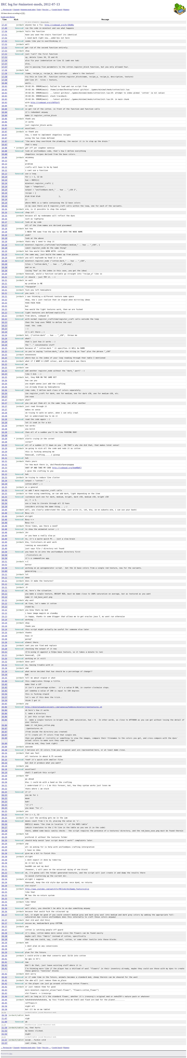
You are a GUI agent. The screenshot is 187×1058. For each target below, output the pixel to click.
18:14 (4, 177)
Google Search (57, 10)
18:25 (4, 348)
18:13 (4, 174)
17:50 (4, 31)
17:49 (4, 28)
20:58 (4, 1012)
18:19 (4, 251)
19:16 (4, 633)
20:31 (4, 866)
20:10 (4, 750)
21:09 (4, 1022)
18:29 (4, 445)
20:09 (4, 738)
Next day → (46, 10)
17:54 (4, 61)
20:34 (4, 879)
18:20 (4, 261)
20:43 (4, 990)
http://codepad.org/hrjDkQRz (59, 25)
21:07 (4, 1018)
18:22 (4, 300)
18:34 (4, 481)
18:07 (4, 128)
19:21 (4, 652)
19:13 (4, 616)
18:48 (4, 513)
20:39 (4, 943)
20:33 (4, 873)
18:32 (4, 465)
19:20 (4, 636)
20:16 (4, 753)
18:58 (4, 568)
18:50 (4, 552)
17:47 (4, 25)
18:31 (4, 455)
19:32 (4, 662)
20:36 (4, 905)
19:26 (4, 659)
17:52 (4, 38)
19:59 (4, 700)
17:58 (4, 70)
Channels (16, 10)
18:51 (4, 562)
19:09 (4, 571)
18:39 (4, 507)
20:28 (4, 831)
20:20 (4, 776)
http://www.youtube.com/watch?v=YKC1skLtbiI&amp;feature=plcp (57, 889)
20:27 (4, 827)
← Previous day (6, 10)
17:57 (4, 64)
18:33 (4, 468)
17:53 (4, 48)
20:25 (4, 792)
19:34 (4, 668)
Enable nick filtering (8, 17)
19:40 (4, 681)
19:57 (4, 697)
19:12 (4, 597)
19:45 (4, 684)
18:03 (4, 86)
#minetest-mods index (28, 10)
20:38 (4, 933)
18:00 (4, 83)
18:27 (4, 397)
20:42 (4, 974)
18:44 (4, 510)
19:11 (4, 574)
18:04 (4, 106)
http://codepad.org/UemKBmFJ (66, 468)
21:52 (4, 1031)
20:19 (4, 773)
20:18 (4, 766)
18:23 (4, 309)
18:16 (4, 206)
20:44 (4, 996)
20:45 (4, 1003)
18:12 (4, 161)
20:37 (4, 915)
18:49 (4, 536)
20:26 (4, 821)
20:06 (4, 707)
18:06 (4, 119)
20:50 (4, 1006)
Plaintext (66, 10)
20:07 (4, 728)
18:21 (4, 277)
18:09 (4, 157)
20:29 (4, 834)
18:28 (4, 413)
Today (39, 10)
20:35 (4, 889)
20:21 (4, 785)
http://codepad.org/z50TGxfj (45, 103)
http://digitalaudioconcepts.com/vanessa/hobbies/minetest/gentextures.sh (63, 707)
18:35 (4, 487)
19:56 (4, 694)
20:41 (4, 959)
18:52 (4, 565)
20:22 (4, 789)
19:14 (4, 620)
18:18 (4, 229)
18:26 (4, 381)
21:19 (4, 1025)
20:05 (4, 704)
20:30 (4, 853)
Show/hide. (45, 22)
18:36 (4, 500)
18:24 (4, 332)
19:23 (4, 655)
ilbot (10, 1054)
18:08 (4, 148)
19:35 (4, 678)
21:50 (4, 1028)
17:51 (4, 35)
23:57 (4, 1037)
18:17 (4, 222)
